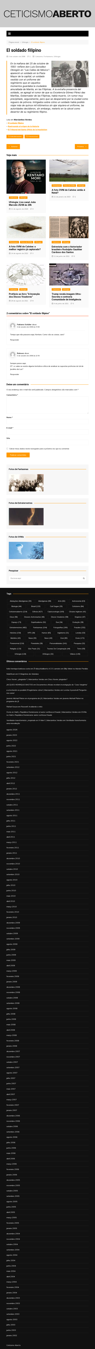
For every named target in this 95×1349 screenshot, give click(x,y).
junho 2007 (11, 1083)
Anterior (14, 146)
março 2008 (11, 1035)
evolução (78, 622)
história (15, 633)
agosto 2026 (11, 729)
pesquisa (79, 643)
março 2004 (11, 1282)
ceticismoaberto (18, 612)
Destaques (57, 185)
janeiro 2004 (11, 1292)
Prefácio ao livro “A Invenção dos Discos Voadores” (24, 295)
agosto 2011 (11, 815)
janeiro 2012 (11, 788)
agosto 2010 (11, 880)
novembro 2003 (13, 1303)
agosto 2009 (11, 944)
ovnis (80, 638)
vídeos (75, 654)
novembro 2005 (13, 1185)
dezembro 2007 (13, 1051)
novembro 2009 (13, 928)
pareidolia (37, 643)
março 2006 (11, 1164)
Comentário (12, 395)
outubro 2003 (12, 1308)
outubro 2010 (12, 869)
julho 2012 (10, 778)
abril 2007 (10, 1094)
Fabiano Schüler (24, 324)
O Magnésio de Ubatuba (28, 674)
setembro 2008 (12, 1003)
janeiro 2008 (11, 1046)
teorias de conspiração (58, 649)
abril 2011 (10, 837)
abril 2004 (10, 1276)
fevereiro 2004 (12, 1287)
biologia (16, 606)
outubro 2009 (12, 933)
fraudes (79, 627)
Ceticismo (39, 56)
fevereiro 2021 (12, 762)
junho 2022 (11, 746)
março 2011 (11, 842)
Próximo (80, 146)
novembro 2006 (13, 1121)
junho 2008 (11, 1019)
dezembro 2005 (13, 1180)
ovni (64, 638)
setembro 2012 (12, 767)
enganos (80, 617)
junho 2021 (11, 756)
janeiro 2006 (11, 1175)
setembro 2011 (12, 810)
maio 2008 (11, 1024)
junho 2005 (11, 1207)
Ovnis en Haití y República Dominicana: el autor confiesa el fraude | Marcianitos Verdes (42, 712)
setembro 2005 (12, 1196)
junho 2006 (11, 1148)
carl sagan (56, 606)
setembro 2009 (12, 939)
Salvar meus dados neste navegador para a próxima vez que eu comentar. (39, 449)
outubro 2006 (12, 1126)
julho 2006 (10, 1142)
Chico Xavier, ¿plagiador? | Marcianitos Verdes (25, 679)
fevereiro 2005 (12, 1223)
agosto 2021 (11, 751)
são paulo (34, 649)
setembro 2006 (12, 1132)
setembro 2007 (12, 1067)
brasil (35, 606)
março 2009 (11, 971)
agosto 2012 (11, 772)
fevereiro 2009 (12, 976)
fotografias (60, 627)
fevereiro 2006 (12, 1169)
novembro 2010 (13, 864)
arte (61, 601)
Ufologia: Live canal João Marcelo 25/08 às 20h (22, 203)
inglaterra (63, 633)
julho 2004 (10, 1260)
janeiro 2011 (11, 853)
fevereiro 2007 (12, 1105)
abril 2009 (10, 965)
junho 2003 (11, 1330)
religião (15, 649)
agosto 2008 (11, 1008)
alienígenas (44, 601)
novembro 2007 (13, 1057)
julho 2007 (10, 1078)
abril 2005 (10, 1212)
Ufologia (57, 56)
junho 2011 (11, 826)
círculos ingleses (77, 612)
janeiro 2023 (11, 735)
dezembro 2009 (13, 923)
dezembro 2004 (13, 1233)
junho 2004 (11, 1266)
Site (8, 438)
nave (48, 638)
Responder (14, 340)
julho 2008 (10, 1014)
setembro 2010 (12, 874)
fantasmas (40, 627)
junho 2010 (11, 890)
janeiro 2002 (11, 1335)
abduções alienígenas (21, 601)
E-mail (9, 428)
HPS (31, 633)
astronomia (78, 601)
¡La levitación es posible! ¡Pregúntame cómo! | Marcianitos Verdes (33, 690)
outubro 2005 (12, 1191)
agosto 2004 (11, 1255)
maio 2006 (11, 1153)
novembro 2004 (13, 1239)
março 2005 (11, 1217)
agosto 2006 (11, 1137)
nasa (32, 638)
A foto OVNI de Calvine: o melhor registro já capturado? (25, 248)
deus (14, 617)
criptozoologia (56, 612)
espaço (16, 622)
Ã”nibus (37, 668)
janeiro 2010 (11, 917)
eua (59, 622)
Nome (9, 417)
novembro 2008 (13, 992)
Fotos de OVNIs (69, 185)
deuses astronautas (34, 617)
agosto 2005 (11, 1201)
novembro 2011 (13, 799)
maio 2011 (11, 831)
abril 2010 (10, 901)
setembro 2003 (12, 1314)
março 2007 (11, 1099)
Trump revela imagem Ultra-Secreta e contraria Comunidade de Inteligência (66, 297)
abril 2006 (10, 1158)
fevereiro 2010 (12, 912)
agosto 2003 (11, 1319)
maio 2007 (11, 1089)
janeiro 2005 (11, 1228)
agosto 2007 (11, 1073)
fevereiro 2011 (12, 847)
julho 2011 (10, 821)
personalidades (58, 643)
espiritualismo (38, 622)
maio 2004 (11, 1271)
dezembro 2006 (13, 1116)
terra (81, 649)
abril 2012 (10, 783)
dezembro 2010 (13, 858)
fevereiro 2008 (12, 1040)
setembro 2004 (12, 1250)
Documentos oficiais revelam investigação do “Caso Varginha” (62, 684)
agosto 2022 (11, 740)
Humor (46, 633)
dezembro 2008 (13, 987)
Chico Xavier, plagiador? (57, 679)
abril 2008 (10, 1030)
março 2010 (11, 906)
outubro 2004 (12, 1244)
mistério (15, 638)
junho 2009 (11, 955)
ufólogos (48, 654)
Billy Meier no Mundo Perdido (76, 668)
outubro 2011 (12, 805)
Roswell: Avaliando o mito (31, 706)
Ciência (37, 612)
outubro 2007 (12, 1062)
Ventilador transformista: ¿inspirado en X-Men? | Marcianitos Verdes (34, 720)
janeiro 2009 (11, 981)
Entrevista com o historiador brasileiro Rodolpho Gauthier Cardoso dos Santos (67, 249)
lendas (80, 633)
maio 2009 (11, 960)
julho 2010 (10, 885)
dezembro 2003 (13, 1298)
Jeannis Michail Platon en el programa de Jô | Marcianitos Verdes (32, 698)
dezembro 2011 (13, 794)
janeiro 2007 (11, 1110)
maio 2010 (11, 896)
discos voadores (59, 617)
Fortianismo (48, 56)
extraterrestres (16, 136)
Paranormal (33, 136)
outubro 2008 (12, 998)
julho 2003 (10, 1325)
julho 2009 (10, 949)
